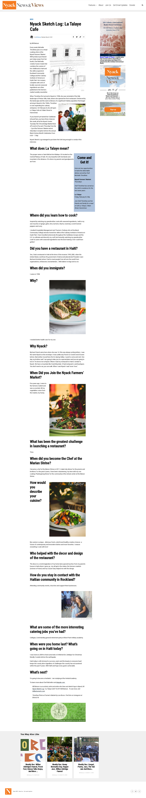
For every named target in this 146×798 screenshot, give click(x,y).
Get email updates (120, 5)
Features (92, 5)
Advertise (21, 791)
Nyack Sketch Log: (38, 689)
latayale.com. (60, 682)
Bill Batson (38, 37)
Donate (132, 5)
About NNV (15, 791)
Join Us (108, 5)
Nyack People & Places (107, 57)
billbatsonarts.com (38, 691)
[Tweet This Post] (76, 36)
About (101, 5)
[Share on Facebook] (73, 36)
